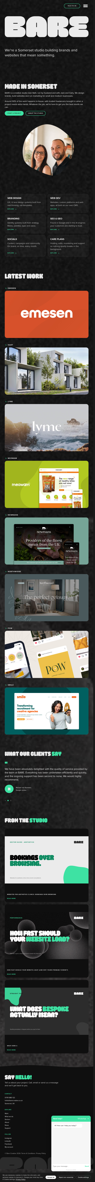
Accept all (50, 1177)
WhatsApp (82, 1119)
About (7, 1122)
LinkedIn (8, 1141)
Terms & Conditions (28, 1153)
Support (7, 1128)
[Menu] (85, 6)
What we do (9, 1116)
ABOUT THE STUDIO (35, 113)
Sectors (7, 1119)
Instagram (8, 1138)
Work (6, 1113)
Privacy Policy (41, 1153)
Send (87, 1166)
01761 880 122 (10, 1097)
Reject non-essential (66, 1177)
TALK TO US (72, 6)
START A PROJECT (14, 113)
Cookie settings (83, 1177)
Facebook (8, 1144)
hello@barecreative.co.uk (14, 1100)
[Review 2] (8, 800)
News (7, 1125)
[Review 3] (10, 800)
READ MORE (11, 898)
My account (9, 1147)
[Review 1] (5, 800)
